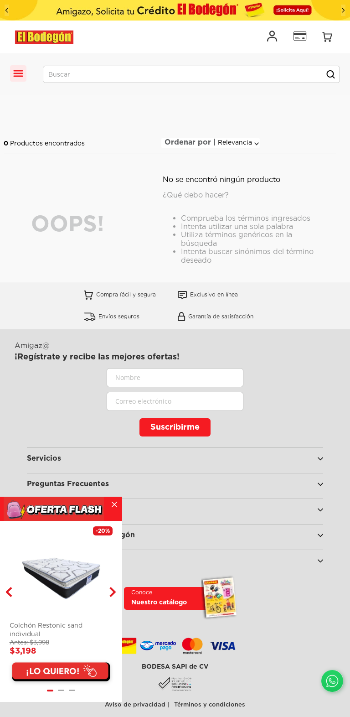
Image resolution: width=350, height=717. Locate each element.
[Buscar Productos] (330, 74)
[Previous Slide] (7, 10)
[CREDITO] (175, 10)
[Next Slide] (343, 10)
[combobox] (191, 74)
